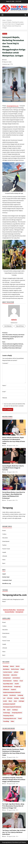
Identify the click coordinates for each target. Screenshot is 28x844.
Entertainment (7, 681)
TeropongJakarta (17, 712)
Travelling (6, 721)
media (22, 698)
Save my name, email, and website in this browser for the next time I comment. (14, 404)
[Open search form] (25, 14)
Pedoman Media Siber (9, 609)
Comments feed (7, 580)
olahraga (21, 701)
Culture (5, 488)
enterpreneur (7, 678)
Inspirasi (13, 689)
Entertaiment (7, 461)
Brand (4, 530)
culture (16, 672)
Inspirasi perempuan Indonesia (11, 692)
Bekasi (12, 666)
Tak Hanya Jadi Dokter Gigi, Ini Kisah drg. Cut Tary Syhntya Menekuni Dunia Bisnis (13, 832)
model (5, 701)
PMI (4, 709)
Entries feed (5, 577)
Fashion (5, 433)
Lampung (20, 695)
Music (10, 701)
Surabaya (15, 709)
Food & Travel (6, 548)
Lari (4, 698)
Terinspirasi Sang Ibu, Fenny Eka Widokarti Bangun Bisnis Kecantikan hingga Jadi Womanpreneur (13, 779)
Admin (5, 59)
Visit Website (8, 326)
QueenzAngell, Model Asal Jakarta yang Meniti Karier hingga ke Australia (13, 468)
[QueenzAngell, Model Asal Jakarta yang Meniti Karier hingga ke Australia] (14, 456)
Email (4, 391)
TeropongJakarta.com (12, 105)
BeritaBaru (6, 669)
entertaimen (16, 678)
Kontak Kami (20, 609)
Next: (12, 345)
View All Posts (20, 326)
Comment (5, 363)
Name (4, 385)
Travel (20, 718)
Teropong (7, 507)
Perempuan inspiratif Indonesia (12, 707)
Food (21, 681)
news (15, 701)
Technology (6, 712)
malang (16, 698)
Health (4, 552)
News (3, 559)
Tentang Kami (19, 611)
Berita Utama (15, 669)
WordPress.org (6, 583)
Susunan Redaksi (9, 611)
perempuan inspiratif (9, 704)
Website (4, 397)
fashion (15, 681)
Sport (3, 563)
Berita (17, 666)
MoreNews (15, 842)
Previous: (13, 335)
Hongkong (17, 686)
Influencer (6, 689)
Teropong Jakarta (8, 715)
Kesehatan (13, 695)
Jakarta (5, 695)
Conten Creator (7, 672)
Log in (4, 574)
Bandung (5, 666)
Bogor (22, 669)
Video (12, 721)
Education (5, 537)
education (14, 675)
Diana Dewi (6, 675)
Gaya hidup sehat (8, 683)
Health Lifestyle (7, 686)
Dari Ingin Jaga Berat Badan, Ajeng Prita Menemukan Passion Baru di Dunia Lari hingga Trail (13, 806)
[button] (2, 15)
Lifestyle (5, 33)
